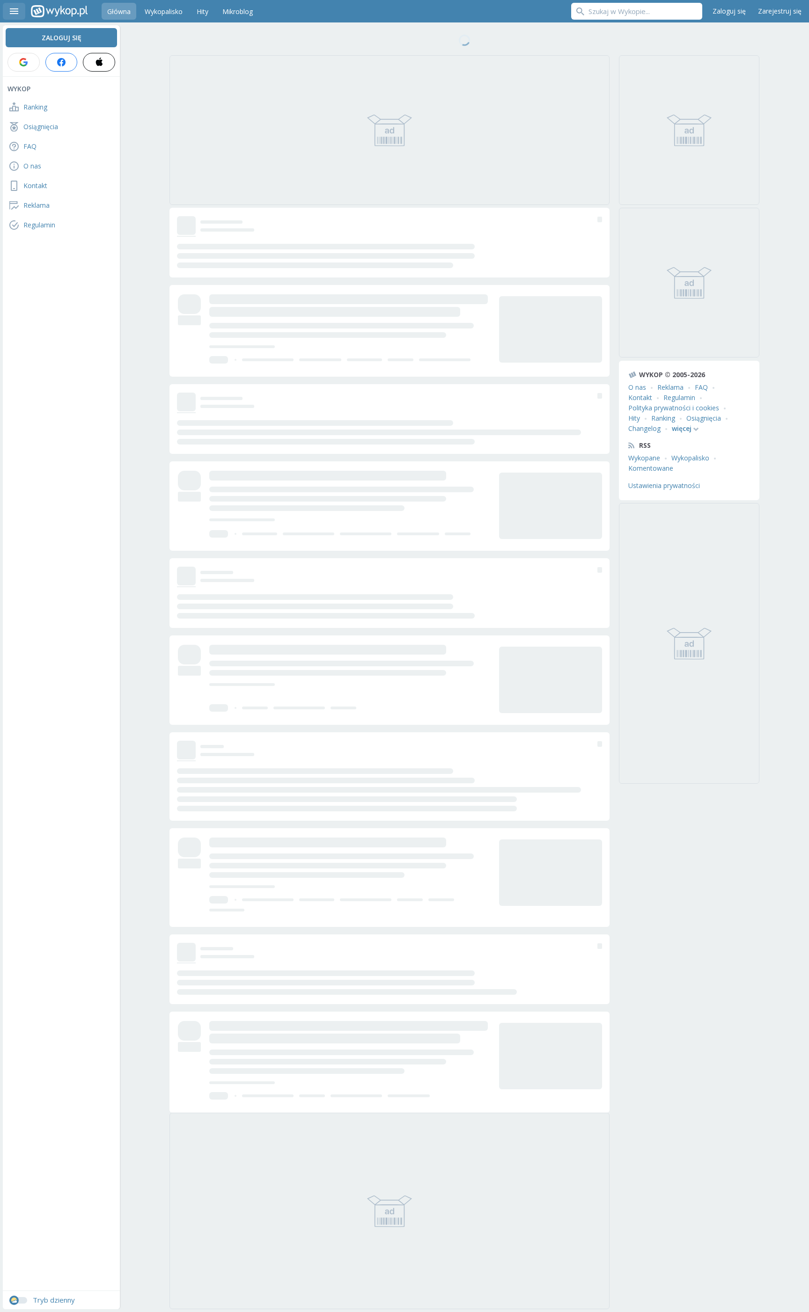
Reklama (670, 387)
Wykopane (644, 457)
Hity (634, 418)
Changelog (644, 428)
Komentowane (650, 468)
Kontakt (640, 397)
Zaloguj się (729, 11)
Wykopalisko (690, 457)
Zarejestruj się (780, 11)
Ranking (663, 418)
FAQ (701, 387)
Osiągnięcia (703, 418)
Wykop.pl (59, 11)
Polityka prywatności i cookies (673, 407)
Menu (14, 11)
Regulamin (679, 397)
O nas (637, 387)
